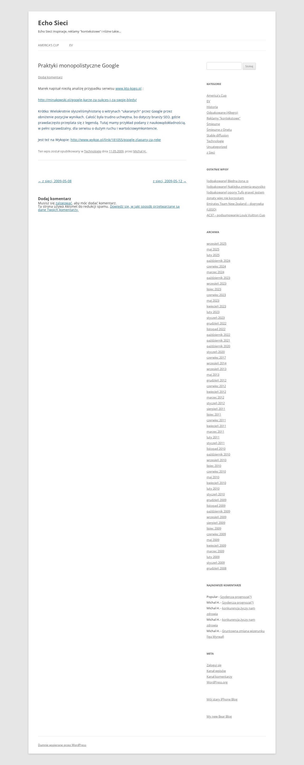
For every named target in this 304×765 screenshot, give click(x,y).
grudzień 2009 (216, 500)
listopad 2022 (216, 329)
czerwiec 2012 (216, 386)
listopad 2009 (216, 505)
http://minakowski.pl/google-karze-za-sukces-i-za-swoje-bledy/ (87, 100)
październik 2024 (218, 260)
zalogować (64, 203)
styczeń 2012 (216, 403)
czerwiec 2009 (216, 534)
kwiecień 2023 (216, 306)
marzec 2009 (215, 551)
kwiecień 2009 (216, 545)
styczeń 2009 (216, 562)
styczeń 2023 (216, 317)
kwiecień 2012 (216, 392)
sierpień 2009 (216, 523)
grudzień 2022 (216, 323)
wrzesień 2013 (216, 369)
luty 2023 (213, 312)
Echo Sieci (53, 23)
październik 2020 (218, 346)
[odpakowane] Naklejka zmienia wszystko (236, 186)
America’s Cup (48, 45)
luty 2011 (213, 437)
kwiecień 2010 (216, 483)
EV (71, 45)
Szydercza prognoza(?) (236, 597)
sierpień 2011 (216, 409)
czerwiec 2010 (216, 471)
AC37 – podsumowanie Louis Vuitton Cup (236, 215)
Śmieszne (213, 124)
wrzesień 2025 (216, 243)
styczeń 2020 (216, 352)
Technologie (92, 151)
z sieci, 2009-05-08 (54, 181)
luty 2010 (213, 488)
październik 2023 (218, 278)
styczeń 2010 (216, 494)
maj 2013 (213, 374)
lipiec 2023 (214, 289)
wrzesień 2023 (216, 283)
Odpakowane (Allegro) (222, 112)
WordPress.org (217, 682)
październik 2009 (218, 511)
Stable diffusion (218, 135)
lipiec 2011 (214, 414)
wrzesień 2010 (216, 460)
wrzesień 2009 (216, 517)
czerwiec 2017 (216, 357)
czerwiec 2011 (216, 420)
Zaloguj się (214, 665)
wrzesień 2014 (216, 363)
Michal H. (139, 151)
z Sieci (211, 152)
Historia (212, 107)
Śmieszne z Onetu (219, 129)
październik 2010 (218, 454)
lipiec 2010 (214, 466)
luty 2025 (213, 255)
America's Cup (217, 95)
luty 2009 (213, 557)
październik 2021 (218, 340)
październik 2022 (218, 335)
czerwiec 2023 (216, 295)
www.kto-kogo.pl (128, 88)
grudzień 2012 (216, 380)
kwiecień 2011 (216, 426)
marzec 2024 (215, 272)
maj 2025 (213, 249)
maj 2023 (213, 300)
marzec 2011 (215, 431)
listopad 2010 (216, 448)
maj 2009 (213, 540)
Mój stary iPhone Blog (222, 699)
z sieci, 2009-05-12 (169, 181)
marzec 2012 (215, 397)
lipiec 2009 (214, 528)
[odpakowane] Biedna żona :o (227, 181)
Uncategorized (217, 147)
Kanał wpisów (216, 671)
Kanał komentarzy (219, 676)
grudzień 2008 (216, 568)
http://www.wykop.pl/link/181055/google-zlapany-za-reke (116, 139)
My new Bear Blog (219, 716)
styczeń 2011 (216, 443)
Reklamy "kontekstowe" (223, 118)
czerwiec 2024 (216, 266)
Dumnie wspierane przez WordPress (62, 745)
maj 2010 (213, 477)
